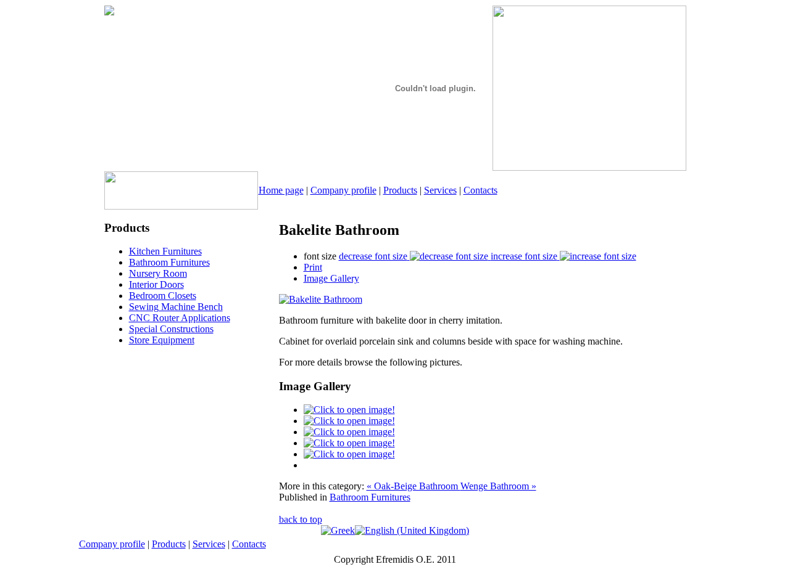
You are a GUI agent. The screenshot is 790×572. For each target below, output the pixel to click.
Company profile (343, 190)
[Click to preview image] (320, 299)
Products (400, 190)
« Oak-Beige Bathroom (413, 486)
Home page (281, 190)
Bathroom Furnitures (370, 497)
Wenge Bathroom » (498, 486)
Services (440, 190)
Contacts (480, 190)
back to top (300, 519)
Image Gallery (331, 278)
